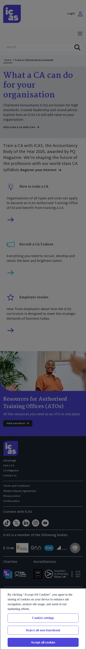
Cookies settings (43, 618)
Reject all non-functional (43, 630)
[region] (43, 619)
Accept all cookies (43, 642)
